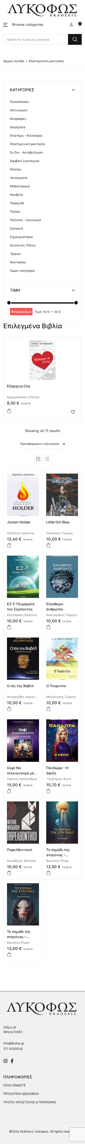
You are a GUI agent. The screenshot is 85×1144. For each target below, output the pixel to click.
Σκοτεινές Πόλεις (23, 245)
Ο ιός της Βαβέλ (20, 686)
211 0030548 (13, 1048)
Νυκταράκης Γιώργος (61, 615)
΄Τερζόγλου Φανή (58, 779)
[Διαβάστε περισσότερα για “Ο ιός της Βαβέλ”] (9, 709)
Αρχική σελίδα (13, 61)
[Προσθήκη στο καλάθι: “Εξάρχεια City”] (9, 411)
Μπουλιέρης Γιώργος (61, 697)
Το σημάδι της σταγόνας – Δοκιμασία (58, 855)
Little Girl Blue (57, 522)
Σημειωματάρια (21, 237)
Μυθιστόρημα (20, 186)
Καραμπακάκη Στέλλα (23, 397)
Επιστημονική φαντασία (27, 144)
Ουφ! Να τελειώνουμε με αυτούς (20, 773)
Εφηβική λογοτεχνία (24, 161)
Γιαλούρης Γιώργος (59, 533)
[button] (23, 24)
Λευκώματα (18, 178)
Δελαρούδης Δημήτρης (23, 697)
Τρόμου (15, 254)
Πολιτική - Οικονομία (25, 220)
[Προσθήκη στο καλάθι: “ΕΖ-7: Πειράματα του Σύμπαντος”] (9, 627)
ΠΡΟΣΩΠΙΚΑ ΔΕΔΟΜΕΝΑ (21, 1093)
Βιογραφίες (18, 118)
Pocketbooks (19, 102)
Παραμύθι (17, 203)
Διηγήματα (17, 127)
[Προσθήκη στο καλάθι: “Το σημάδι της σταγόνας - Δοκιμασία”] (48, 873)
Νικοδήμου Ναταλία (21, 860)
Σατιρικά (16, 228)
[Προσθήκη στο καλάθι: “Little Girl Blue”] (48, 545)
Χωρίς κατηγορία (22, 270)
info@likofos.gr (13, 1043)
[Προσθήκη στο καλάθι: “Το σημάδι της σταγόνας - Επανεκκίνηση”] (9, 954)
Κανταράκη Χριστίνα (22, 615)
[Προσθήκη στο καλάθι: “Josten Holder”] (9, 545)
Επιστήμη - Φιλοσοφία (26, 135)
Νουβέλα (16, 194)
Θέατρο (15, 169)
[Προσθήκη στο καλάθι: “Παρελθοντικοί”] (9, 873)
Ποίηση (15, 211)
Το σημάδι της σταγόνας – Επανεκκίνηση (19, 936)
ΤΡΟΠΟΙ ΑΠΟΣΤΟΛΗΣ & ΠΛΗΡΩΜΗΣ (29, 1102)
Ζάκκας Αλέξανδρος (22, 779)
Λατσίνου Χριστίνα (20, 533)
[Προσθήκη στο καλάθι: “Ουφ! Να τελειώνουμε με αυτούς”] (9, 791)
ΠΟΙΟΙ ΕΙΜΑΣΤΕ (14, 1085)
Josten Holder (19, 522)
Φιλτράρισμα (21, 311)
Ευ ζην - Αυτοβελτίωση (26, 152)
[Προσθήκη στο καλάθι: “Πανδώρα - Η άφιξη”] (48, 791)
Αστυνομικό (18, 110)
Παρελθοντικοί (19, 850)
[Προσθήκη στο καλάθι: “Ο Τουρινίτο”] (48, 709)
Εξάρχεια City (18, 386)
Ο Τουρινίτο (56, 686)
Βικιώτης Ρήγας (57, 860)
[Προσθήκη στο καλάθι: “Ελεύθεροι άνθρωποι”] (48, 627)
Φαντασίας (18, 262)
